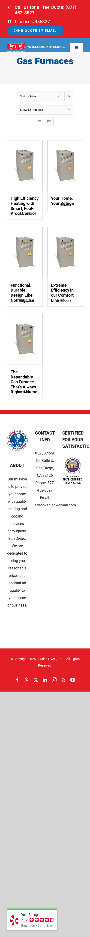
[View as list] (48, 121)
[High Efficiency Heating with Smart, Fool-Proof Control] (24, 165)
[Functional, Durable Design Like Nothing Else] (24, 252)
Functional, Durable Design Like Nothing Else (22, 293)
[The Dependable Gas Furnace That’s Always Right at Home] (24, 339)
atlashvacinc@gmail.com (55, 505)
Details (27, 214)
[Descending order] (68, 96)
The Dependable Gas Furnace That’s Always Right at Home (24, 381)
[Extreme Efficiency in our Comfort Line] (65, 252)
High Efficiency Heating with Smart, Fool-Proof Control (25, 206)
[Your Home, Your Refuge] (65, 165)
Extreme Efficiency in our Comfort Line (62, 293)
